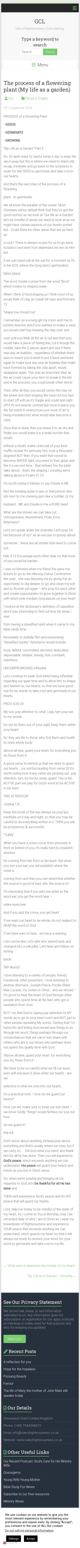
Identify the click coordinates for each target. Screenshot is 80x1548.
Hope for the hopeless (19, 1369)
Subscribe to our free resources (26, 1494)
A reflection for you (17, 1362)
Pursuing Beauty (14, 1376)
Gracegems (12, 1473)
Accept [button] (30, 1538)
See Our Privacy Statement (32, 1302)
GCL (39, 21)
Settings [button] (13, 1538)
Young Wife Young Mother (21, 1480)
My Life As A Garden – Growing (52, 1276)
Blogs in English (37, 98)
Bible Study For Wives (19, 1487)
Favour (8, 1383)
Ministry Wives (13, 1501)
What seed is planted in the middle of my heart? (39, 1266)
